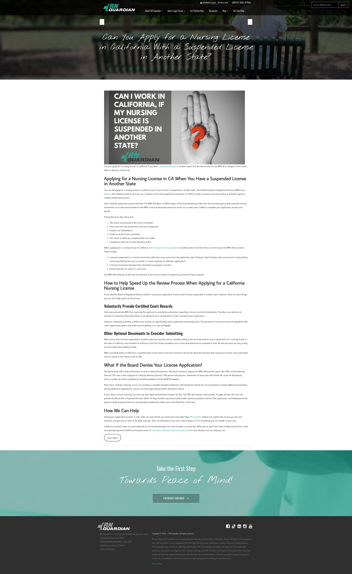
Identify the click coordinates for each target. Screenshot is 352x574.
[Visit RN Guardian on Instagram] (245, 526)
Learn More (112, 437)
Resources (213, 10)
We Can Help (238, 10)
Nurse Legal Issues (175, 10)
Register (224, 3)
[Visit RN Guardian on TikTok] (233, 526)
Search (343, 4)
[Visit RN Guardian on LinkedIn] (239, 526)
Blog (224, 10)
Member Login (209, 3)
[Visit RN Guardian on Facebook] (228, 526)
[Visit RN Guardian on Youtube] (250, 526)
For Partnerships (197, 10)
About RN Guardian (153, 10)
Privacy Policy (157, 563)
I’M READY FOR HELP (173, 498)
